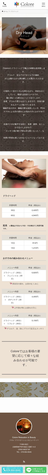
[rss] (24, 461)
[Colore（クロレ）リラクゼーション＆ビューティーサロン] (24, 4)
